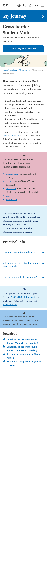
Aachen (9, 181)
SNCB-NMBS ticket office (24, 297)
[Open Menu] (42, 5)
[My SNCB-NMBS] (19, 5)
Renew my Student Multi (23, 48)
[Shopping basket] (29, 5)
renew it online (10, 304)
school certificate (11, 135)
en (35, 5)
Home (5, 70)
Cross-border (24, 70)
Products (13, 70)
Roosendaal (11, 199)
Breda (8, 196)
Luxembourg (12, 174)
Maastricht (11, 188)
